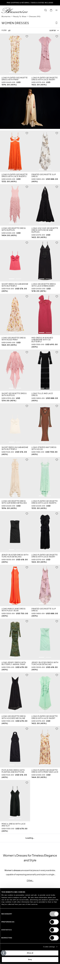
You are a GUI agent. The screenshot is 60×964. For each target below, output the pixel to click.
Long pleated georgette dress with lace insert (45, 79)
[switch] (54, 921)
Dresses (34, 16)
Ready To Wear (20, 16)
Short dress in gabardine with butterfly (15, 285)
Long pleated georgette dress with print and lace (45, 771)
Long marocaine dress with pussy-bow (14, 610)
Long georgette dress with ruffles (14, 229)
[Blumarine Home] (15, 10)
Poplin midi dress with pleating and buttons (13, 771)
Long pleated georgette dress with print (15, 79)
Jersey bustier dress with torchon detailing (15, 556)
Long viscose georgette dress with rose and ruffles (45, 230)
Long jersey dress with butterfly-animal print (14, 663)
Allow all (30, 953)
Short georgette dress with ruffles (14, 394)
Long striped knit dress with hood (44, 448)
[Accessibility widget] (3, 953)
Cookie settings (49, 947)
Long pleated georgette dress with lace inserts (15, 175)
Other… (30, 880)
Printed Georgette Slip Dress (44, 175)
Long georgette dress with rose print (14, 339)
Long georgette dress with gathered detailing (14, 502)
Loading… (29, 838)
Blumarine (6, 16)
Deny (30, 959)
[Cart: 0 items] (51, 10)
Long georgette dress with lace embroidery (44, 285)
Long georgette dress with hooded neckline (14, 717)
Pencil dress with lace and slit (14, 825)
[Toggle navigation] (56, 10)
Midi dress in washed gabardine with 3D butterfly (42, 340)
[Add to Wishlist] (27, 36)
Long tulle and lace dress (42, 394)
